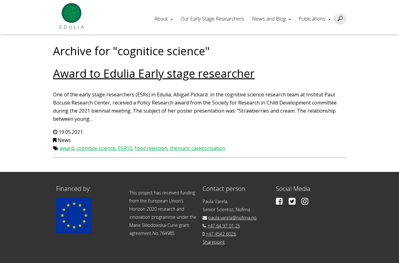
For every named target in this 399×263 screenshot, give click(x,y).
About (161, 18)
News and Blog (269, 18)
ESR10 (125, 148)
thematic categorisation (197, 148)
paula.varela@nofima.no (232, 218)
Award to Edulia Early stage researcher (154, 73)
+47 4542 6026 (221, 234)
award (67, 148)
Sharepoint (214, 242)
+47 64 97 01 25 (223, 226)
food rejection (151, 148)
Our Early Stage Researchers (212, 18)
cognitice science (95, 148)
